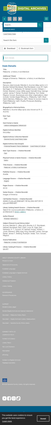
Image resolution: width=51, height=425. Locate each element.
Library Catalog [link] (7, 286)
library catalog (20, 212)
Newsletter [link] (6, 351)
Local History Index (10, 34)
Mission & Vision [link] (7, 261)
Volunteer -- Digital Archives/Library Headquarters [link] (18, 319)
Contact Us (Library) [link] (8, 339)
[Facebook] (9, 398)
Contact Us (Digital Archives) (11, 360)
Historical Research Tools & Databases (16, 146)
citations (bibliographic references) (15, 125)
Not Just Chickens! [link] (8, 347)
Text (5, 118)
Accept (43, 418)
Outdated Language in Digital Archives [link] (14, 273)
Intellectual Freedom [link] (9, 281)
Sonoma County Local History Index (15, 139)
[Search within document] (46, 40)
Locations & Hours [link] (8, 334)
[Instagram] (14, 398)
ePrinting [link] (5, 355)
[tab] (25, 58)
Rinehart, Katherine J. (11, 219)
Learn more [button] (7, 421)
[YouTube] (4, 398)
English (6, 181)
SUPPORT (5, 304)
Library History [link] (7, 277)
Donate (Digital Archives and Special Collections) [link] (17, 311)
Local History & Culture (37, 146)
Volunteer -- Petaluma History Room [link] (14, 315)
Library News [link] (6, 343)
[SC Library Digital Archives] (25, 8)
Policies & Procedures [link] (9, 295)
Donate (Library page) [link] (9, 307)
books (6, 160)
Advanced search (9, 29)
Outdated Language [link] (8, 269)
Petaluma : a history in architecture (15, 167)
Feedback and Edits (8, 363)
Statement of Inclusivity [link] (10, 265)
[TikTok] (18, 398)
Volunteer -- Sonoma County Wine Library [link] (16, 323)
